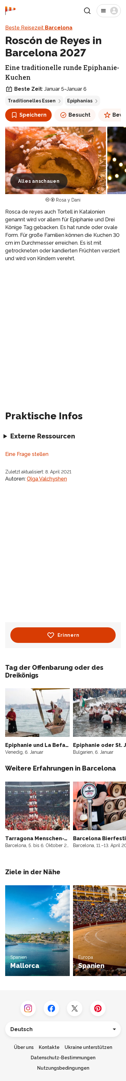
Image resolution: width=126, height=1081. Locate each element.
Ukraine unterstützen (88, 1047)
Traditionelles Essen (32, 100)
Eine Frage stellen (26, 454)
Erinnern (68, 635)
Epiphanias (79, 100)
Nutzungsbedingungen (63, 1068)
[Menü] (109, 10)
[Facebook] (51, 1008)
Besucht (79, 115)
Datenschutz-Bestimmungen (63, 1057)
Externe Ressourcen (42, 436)
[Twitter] (74, 1008)
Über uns (24, 1047)
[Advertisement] (63, 334)
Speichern (33, 115)
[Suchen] (87, 10)
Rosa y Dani (68, 200)
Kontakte (49, 1047)
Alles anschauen (39, 181)
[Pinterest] (98, 1008)
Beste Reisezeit (38, 28)
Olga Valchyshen (47, 479)
